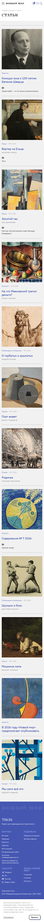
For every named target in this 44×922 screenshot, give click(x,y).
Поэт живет (9, 416)
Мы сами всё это (12, 789)
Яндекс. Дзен (10, 882)
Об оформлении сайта (10, 852)
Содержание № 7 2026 (17, 538)
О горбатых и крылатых (17, 355)
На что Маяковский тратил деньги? (19, 293)
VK (6, 876)
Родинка (7, 477)
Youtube (8, 879)
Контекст (5, 286)
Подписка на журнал (32, 836)
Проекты (5, 842)
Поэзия (4, 411)
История (5, 836)
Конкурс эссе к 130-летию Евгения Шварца (19, 80)
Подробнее (8, 917)
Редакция (5, 839)
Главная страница (8, 10)
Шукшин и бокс (12, 605)
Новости (5, 73)
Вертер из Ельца (13, 149)
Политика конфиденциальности (10, 856)
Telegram (8, 872)
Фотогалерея (7, 849)
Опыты (4, 661)
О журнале (28, 874)
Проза (4, 144)
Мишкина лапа (11, 666)
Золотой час (10, 219)
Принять (34, 917)
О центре (27, 878)
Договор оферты (30, 839)
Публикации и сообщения (11, 351)
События (5, 845)
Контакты (27, 881)
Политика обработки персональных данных (10, 862)
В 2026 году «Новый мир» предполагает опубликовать (20, 729)
